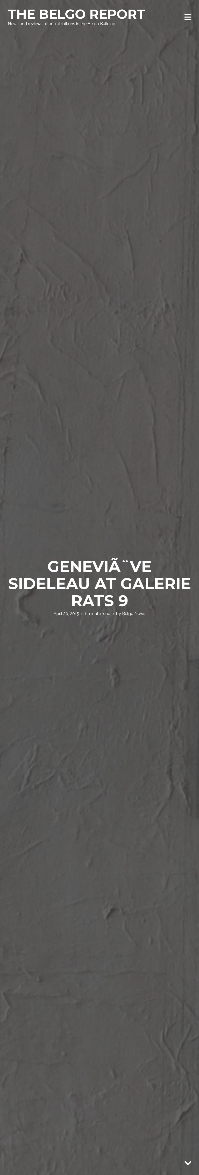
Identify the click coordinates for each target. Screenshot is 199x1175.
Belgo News (133, 613)
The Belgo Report (76, 14)
